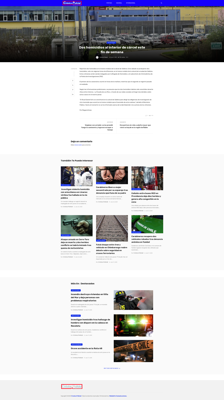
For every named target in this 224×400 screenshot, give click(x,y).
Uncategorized (77, 344)
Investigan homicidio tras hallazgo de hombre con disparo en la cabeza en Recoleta (90, 322)
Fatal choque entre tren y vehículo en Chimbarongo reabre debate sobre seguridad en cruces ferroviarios (111, 249)
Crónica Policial (103, 57)
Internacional (130, 3)
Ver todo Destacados (111, 368)
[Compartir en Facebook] (73, 80)
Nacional (119, 3)
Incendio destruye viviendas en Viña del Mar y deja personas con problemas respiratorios (89, 297)
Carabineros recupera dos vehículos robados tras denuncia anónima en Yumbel (147, 239)
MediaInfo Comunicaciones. (118, 396)
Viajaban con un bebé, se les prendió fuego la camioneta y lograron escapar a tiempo (97, 127)
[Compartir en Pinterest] (73, 90)
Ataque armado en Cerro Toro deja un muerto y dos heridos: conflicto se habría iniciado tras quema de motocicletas (76, 243)
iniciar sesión (78, 145)
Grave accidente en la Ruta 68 (86, 348)
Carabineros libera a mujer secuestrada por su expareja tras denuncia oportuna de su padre (112, 190)
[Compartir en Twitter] (73, 85)
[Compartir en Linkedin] (73, 94)
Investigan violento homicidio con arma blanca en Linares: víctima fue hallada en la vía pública (75, 193)
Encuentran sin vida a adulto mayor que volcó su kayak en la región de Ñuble (135, 126)
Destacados (111, 42)
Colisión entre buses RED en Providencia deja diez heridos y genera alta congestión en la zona (146, 197)
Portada (109, 3)
